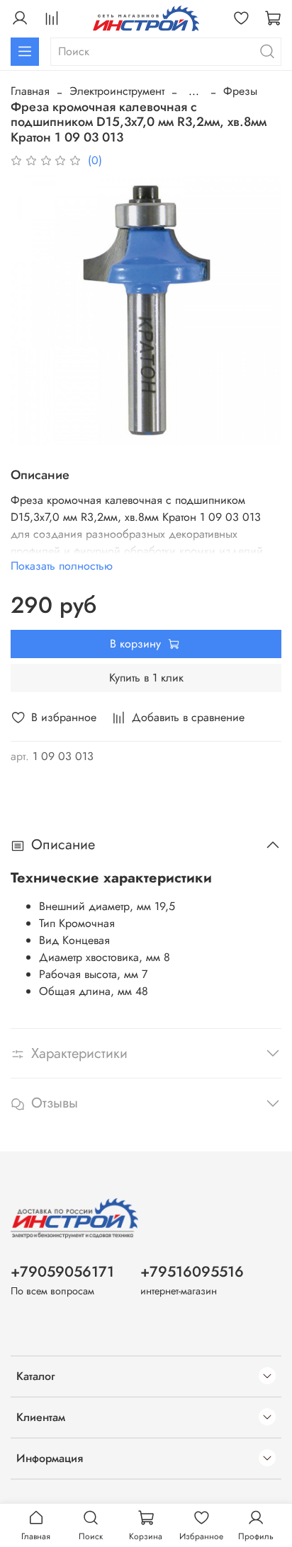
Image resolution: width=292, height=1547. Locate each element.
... (194, 91)
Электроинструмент (116, 91)
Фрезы (240, 91)
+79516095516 (192, 1271)
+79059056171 (62, 1271)
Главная (30, 91)
